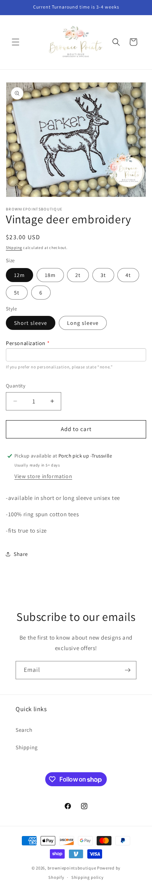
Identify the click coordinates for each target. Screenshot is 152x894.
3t (103, 275)
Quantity (15, 385)
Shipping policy (87, 877)
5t (16, 292)
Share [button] (21, 553)
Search (24, 729)
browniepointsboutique (72, 868)
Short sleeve (30, 322)
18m (50, 275)
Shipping (14, 247)
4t (128, 275)
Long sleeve (83, 322)
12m (19, 275)
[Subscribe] (127, 670)
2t (78, 275)
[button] (15, 42)
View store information (43, 476)
